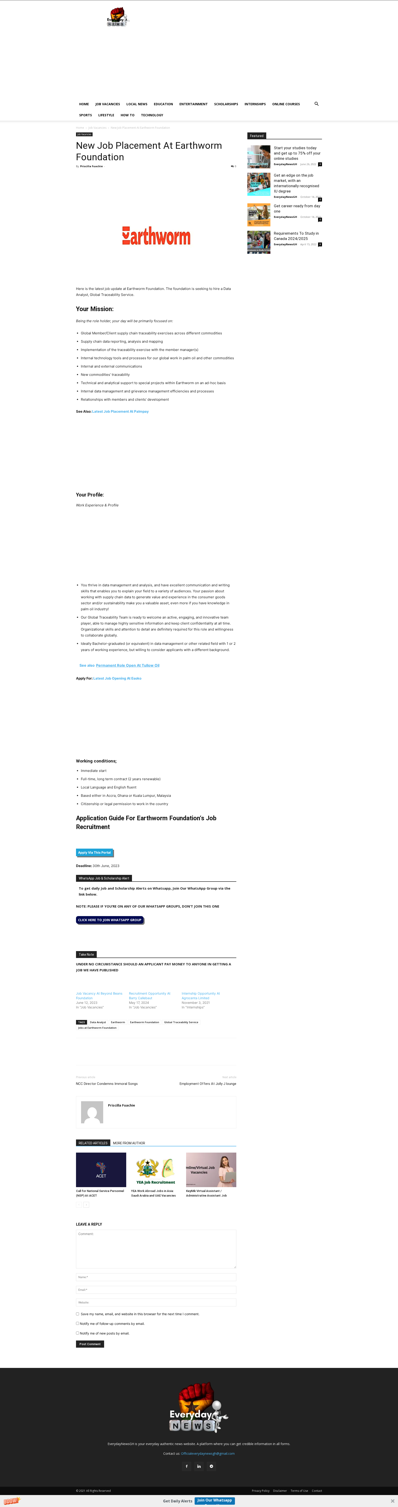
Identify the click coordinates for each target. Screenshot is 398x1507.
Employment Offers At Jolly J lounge (208, 1084)
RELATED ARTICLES (93, 1143)
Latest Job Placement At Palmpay (120, 411)
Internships (255, 104)
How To (128, 115)
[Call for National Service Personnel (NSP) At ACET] (101, 1170)
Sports (85, 115)
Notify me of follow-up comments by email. (112, 1324)
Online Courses (286, 104)
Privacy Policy (260, 1491)
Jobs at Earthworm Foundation (97, 1027)
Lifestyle (106, 115)
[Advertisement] (199, 64)
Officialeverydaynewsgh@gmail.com (208, 1453)
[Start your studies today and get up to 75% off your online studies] (258, 156)
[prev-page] (79, 1205)
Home (84, 104)
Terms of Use (299, 1491)
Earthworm (118, 1022)
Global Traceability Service (181, 1022)
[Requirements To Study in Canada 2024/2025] (258, 242)
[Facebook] (80, 176)
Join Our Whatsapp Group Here (215, 1501)
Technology (152, 115)
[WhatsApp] (101, 176)
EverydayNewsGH (285, 164)
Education (163, 104)
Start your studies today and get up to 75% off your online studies (297, 153)
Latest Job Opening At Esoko (117, 678)
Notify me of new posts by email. (104, 1333)
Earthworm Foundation (144, 1022)
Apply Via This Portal (94, 852)
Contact (317, 1491)
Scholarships (226, 104)
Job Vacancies (107, 104)
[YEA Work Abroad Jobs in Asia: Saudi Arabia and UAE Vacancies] (156, 1170)
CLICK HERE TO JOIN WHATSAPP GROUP (109, 920)
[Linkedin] (112, 176)
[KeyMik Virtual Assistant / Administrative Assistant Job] (211, 1170)
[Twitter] (91, 176)
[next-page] (86, 1205)
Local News (136, 104)
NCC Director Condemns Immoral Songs (107, 1084)
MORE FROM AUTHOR (129, 1143)
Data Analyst (98, 1022)
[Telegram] (123, 176)
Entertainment (193, 104)
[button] (199, 1501)
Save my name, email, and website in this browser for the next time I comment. (140, 1314)
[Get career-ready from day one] (258, 214)
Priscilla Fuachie (91, 166)
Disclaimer (280, 1491)
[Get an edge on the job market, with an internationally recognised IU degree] (258, 184)
